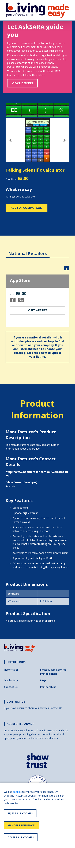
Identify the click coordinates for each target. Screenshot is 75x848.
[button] (10, 140)
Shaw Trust (11, 670)
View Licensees (22, 83)
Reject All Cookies (20, 813)
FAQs (43, 680)
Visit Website (37, 310)
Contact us (11, 687)
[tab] (28, 251)
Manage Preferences (22, 825)
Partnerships (48, 687)
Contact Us (56, 708)
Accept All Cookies (21, 837)
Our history (11, 680)
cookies (17, 791)
